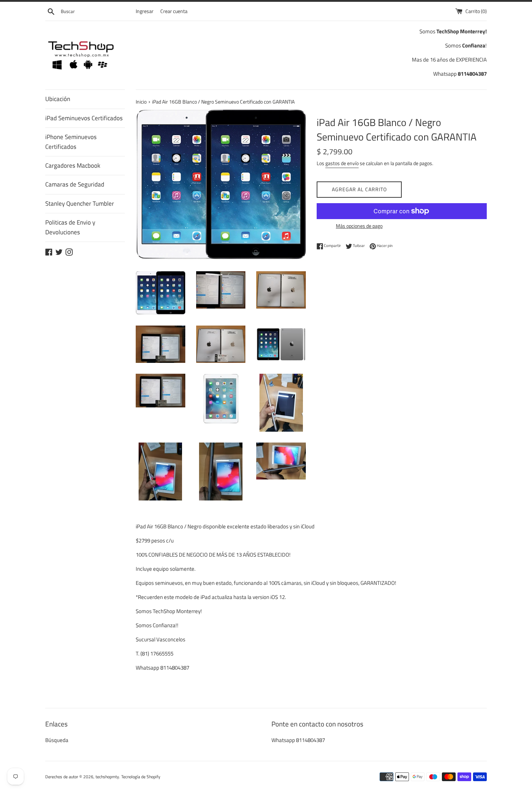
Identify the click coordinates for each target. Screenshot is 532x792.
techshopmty (107, 776)
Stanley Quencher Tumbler (79, 203)
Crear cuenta (173, 11)
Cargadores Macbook (72, 165)
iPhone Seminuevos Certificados (71, 141)
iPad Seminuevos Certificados (84, 118)
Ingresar (144, 11)
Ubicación (57, 99)
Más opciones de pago (359, 226)
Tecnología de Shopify (140, 776)
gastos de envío (342, 163)
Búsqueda (56, 740)
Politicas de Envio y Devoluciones (70, 227)
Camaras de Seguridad (74, 184)
